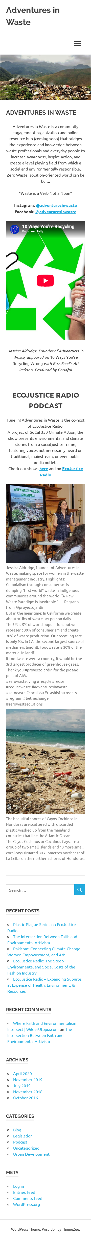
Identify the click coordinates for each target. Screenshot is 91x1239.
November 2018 (27, 1091)
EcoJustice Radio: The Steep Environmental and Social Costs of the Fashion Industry (41, 966)
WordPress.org (26, 1204)
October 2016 (25, 1097)
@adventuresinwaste (56, 205)
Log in (18, 1185)
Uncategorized (26, 1147)
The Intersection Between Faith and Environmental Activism (39, 1035)
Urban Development (31, 1153)
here (43, 468)
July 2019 (22, 1085)
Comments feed (27, 1198)
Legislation (23, 1135)
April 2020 (22, 1073)
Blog (17, 1129)
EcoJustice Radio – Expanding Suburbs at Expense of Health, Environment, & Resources (44, 984)
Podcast (20, 1141)
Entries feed (24, 1192)
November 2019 (27, 1079)
